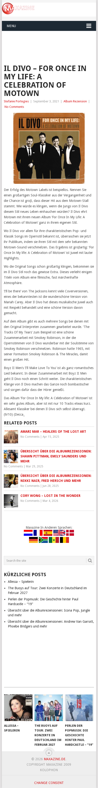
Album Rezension (75, 101)
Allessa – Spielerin (21, 582)
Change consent (49, 783)
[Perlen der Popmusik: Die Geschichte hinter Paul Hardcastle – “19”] (79, 707)
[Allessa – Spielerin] (18, 707)
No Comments (14, 107)
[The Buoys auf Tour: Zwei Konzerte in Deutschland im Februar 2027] (48, 707)
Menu (11, 26)
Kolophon (49, 770)
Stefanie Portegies (16, 101)
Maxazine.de (54, 759)
